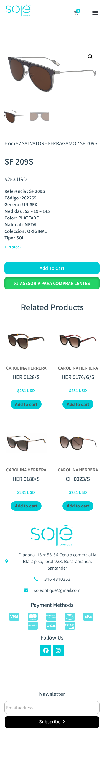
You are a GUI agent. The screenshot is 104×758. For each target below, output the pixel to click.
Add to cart (52, 268)
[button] (95, 13)
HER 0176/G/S (78, 376)
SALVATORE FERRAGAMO (49, 143)
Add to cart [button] (26, 404)
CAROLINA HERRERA (26, 368)
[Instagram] (58, 650)
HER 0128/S (26, 376)
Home (11, 143)
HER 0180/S (26, 478)
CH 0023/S (78, 478)
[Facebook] (45, 650)
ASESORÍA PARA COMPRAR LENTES (55, 283)
